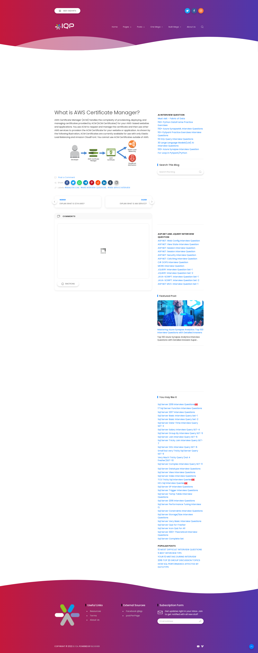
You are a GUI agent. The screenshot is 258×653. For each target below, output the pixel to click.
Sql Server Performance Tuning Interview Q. (179, 506)
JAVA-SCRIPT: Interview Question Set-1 (178, 276)
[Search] (202, 27)
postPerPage (133, 615)
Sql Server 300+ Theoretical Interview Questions (177, 533)
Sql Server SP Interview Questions (175, 486)
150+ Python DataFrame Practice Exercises (175, 124)
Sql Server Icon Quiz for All (171, 528)
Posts (139, 27)
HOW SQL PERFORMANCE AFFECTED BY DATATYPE (178, 565)
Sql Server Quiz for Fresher (172, 524)
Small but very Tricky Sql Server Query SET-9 (178, 452)
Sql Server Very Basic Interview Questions (179, 521)
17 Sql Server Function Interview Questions (180, 408)
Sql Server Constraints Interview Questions (180, 510)
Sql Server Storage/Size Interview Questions (175, 516)
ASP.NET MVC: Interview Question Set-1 (178, 283)
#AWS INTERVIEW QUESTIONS (93, 187)
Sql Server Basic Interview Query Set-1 (178, 415)
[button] (67, 182)
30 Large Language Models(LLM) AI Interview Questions (176, 144)
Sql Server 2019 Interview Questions (176, 404)
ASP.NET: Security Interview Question (177, 255)
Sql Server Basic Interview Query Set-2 (178, 419)
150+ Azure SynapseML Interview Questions (180, 128)
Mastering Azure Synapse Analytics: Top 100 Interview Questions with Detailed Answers (180, 331)
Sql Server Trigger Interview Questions (178, 490)
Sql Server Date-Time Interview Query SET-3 (178, 424)
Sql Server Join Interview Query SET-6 (177, 436)
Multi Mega (174, 27)
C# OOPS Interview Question (173, 262)
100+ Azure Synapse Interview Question (178, 149)
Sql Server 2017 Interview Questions (176, 412)
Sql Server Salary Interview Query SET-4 (179, 429)
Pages (126, 27)
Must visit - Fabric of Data (171, 118)
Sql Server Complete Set (171, 538)
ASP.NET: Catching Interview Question (177, 258)
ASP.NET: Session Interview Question (176, 247)
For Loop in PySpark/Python (172, 152)
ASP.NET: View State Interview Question (178, 244)
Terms (93, 615)
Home (115, 27)
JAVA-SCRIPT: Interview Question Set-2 (178, 280)
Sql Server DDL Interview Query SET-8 (177, 447)
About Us (191, 27)
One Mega (155, 27)
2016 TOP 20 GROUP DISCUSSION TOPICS (179, 560)
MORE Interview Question (171, 265)
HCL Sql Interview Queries (171, 483)
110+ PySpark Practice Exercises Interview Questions (179, 134)
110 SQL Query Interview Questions (175, 139)
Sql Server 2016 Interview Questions (176, 500)
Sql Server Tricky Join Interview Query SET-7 (180, 442)
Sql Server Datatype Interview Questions (179, 468)
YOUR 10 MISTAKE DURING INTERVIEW (177, 556)
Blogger (95, 646)
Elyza (75, 646)
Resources (95, 611)
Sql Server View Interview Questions (176, 472)
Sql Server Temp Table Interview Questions (175, 495)
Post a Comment (66, 177)
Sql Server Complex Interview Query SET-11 (180, 464)
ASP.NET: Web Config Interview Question (179, 240)
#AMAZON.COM (72, 187)
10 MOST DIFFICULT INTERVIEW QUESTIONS (180, 549)
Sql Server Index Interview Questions (177, 475)
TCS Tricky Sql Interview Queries (174, 479)
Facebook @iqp (134, 611)
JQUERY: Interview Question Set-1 (175, 269)
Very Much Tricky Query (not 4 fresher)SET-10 (174, 459)
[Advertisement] (129, 77)
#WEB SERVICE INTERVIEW (119, 187)
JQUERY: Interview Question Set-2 (175, 273)
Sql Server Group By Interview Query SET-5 (180, 433)
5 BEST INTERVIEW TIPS (170, 553)
